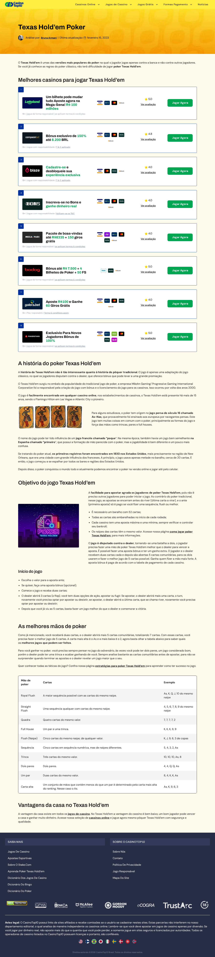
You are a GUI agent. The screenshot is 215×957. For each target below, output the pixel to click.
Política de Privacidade (127, 865)
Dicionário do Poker (20, 891)
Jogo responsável (124, 871)
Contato (118, 858)
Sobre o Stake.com (19, 865)
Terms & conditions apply (56, 313)
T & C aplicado (63, 147)
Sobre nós (119, 851)
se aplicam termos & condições (70, 246)
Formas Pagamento (176, 4)
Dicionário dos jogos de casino (27, 878)
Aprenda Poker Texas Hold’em (26, 871)
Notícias (203, 4)
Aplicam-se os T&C (65, 213)
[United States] (81, 941)
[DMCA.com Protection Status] (17, 903)
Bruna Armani (49, 37)
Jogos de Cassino (116, 4)
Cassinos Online (85, 4)
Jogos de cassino (18, 851)
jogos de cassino (79, 814)
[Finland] (87, 941)
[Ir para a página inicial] (14, 4)
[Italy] (107, 941)
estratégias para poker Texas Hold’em (120, 666)
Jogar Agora (180, 102)
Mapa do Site (121, 878)
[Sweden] (114, 941)
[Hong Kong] (128, 941)
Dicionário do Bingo (20, 884)
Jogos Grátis (146, 4)
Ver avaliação (148, 104)
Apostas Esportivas (20, 858)
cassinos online (99, 817)
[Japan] (101, 941)
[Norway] (134, 941)
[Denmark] (121, 941)
